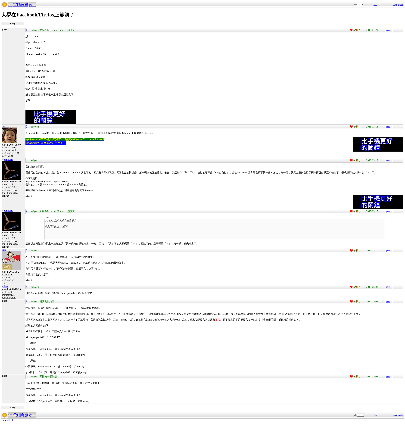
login (395, 4)
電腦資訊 (20, 5)
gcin (32, 5)
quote (388, 30)
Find (375, 4)
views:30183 (7, 420)
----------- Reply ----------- (13, 23)
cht (10, 5)
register (400, 4)
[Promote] (351, 30)
